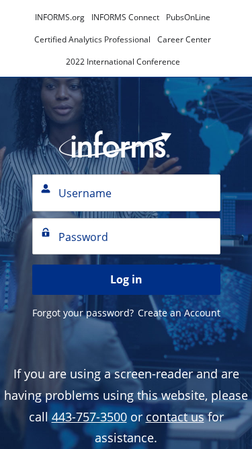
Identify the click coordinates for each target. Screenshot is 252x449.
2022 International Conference (123, 61)
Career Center (184, 39)
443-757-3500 (89, 417)
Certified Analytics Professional (92, 39)
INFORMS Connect (125, 17)
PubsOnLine (188, 17)
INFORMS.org (60, 17)
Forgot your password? (83, 312)
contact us (175, 417)
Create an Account (179, 312)
